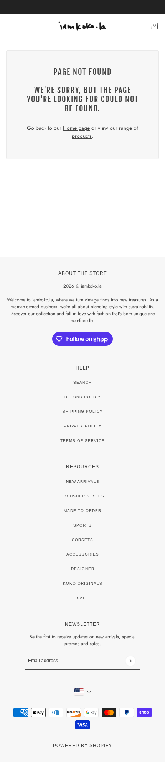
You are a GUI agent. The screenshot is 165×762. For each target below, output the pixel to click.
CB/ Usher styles (82, 496)
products (82, 136)
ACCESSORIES (82, 554)
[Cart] (154, 26)
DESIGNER (82, 569)
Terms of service (82, 440)
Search (82, 382)
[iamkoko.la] (82, 26)
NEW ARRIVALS (82, 481)
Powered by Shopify (82, 745)
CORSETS (82, 540)
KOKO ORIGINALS (82, 583)
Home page (76, 128)
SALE (83, 598)
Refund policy (82, 397)
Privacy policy (83, 426)
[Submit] (130, 661)
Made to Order (82, 511)
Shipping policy (83, 411)
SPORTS (82, 525)
